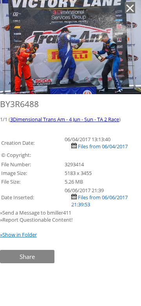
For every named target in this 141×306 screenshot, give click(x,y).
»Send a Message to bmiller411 (36, 212)
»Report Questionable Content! (36, 219)
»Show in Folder (18, 234)
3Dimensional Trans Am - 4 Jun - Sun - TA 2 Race (64, 119)
